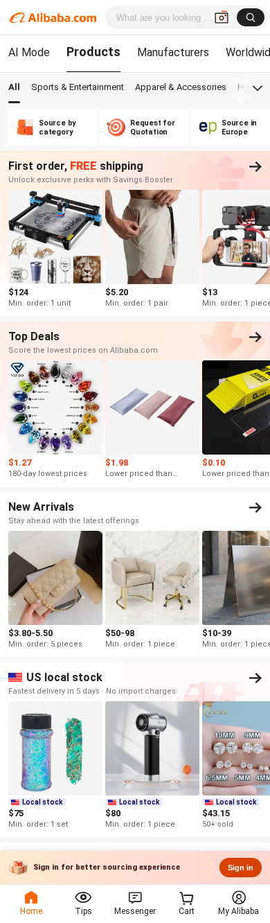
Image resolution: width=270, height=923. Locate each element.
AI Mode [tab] (29, 52)
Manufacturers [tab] (173, 52)
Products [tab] (93, 51)
